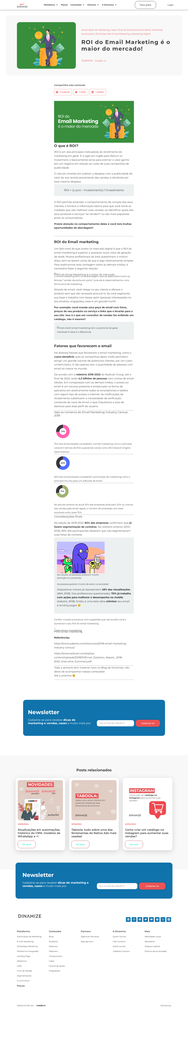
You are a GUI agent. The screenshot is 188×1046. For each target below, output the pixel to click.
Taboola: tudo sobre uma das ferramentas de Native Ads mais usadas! (93, 833)
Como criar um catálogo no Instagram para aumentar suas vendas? (146, 833)
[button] (51, 4)
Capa (113, 30)
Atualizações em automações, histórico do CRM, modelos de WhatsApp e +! (39, 833)
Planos (21, 986)
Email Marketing (121, 34)
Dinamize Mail (103, 34)
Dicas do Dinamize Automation (134, 30)
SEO (110, 448)
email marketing (64, 252)
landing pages (68, 605)
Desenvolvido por (25, 1005)
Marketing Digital (140, 34)
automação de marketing (107, 477)
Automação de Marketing (95, 30)
